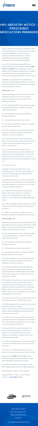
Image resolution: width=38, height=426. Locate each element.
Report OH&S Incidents (18, 409)
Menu (34, 5)
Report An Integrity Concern (18, 412)
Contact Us (18, 418)
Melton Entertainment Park (18, 415)
